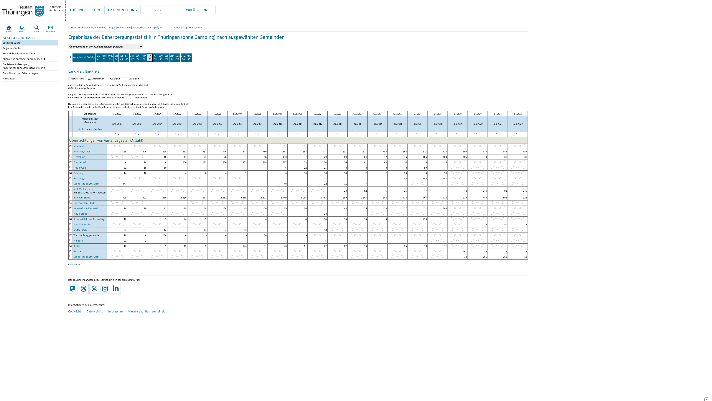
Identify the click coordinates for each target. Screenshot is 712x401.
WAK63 (110, 57)
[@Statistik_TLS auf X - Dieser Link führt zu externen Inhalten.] (95, 289)
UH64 (116, 57)
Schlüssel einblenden (90, 129)
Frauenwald (80, 167)
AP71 (155, 57)
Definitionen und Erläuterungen (20, 73)
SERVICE (154, 9)
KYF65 (121, 57)
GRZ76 (183, 57)
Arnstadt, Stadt (81, 151)
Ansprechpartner (141, 27)
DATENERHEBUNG (120, 9)
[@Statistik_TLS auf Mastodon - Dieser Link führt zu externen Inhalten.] (73, 289)
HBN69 (144, 57)
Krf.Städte (89, 57)
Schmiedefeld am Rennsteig (88, 219)
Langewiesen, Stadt (84, 203)
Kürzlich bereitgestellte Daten (19, 53)
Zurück (72, 27)
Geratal (77, 251)
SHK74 (172, 57)
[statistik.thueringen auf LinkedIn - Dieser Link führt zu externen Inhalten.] (116, 289)
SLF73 (167, 57)
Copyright (74, 311)
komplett (78, 57)
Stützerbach (80, 230)
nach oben (75, 264)
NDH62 (104, 57)
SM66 (126, 57)
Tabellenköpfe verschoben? (189, 27)
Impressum (115, 311)
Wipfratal (78, 240)
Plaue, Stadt (80, 214)
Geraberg (78, 178)
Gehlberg (78, 173)
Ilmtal (76, 246)
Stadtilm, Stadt (81, 224)
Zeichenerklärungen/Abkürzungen (97, 27)
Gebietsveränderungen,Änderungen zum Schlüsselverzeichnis (23, 66)
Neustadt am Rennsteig (86, 208)
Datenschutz (95, 311)
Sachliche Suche (11, 43)
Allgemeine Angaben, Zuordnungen (22, 59)
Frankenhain (80, 162)
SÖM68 (138, 57)
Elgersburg (79, 157)
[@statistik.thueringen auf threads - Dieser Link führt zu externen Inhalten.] (84, 289)
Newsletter (8, 78)
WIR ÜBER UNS (194, 9)
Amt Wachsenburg (83, 189)
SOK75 (177, 57)
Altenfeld (78, 146)
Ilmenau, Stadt (81, 197)
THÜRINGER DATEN (83, 9)
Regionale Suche (11, 48)
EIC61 (98, 57)
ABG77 (189, 57)
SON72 (161, 57)
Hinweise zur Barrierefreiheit (146, 311)
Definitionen (124, 27)
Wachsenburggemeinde (86, 235)
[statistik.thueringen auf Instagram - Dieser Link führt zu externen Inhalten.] (105, 289)
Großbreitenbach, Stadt (86, 184)
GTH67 (132, 57)
